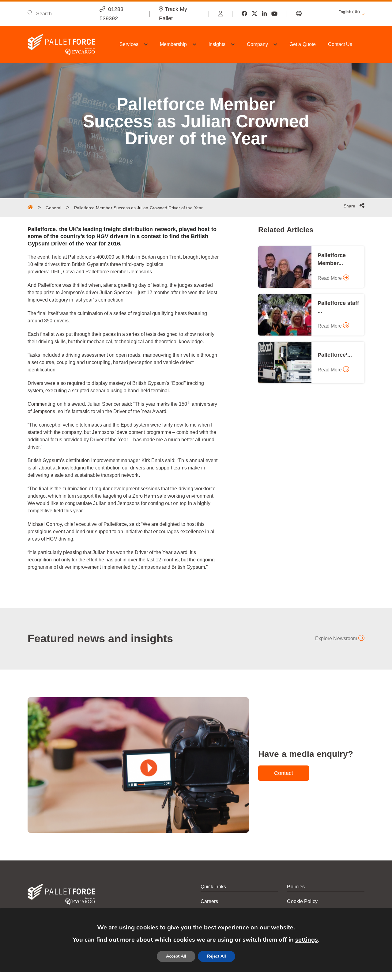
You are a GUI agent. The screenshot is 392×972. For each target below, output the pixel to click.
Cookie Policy (302, 901)
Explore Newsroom (336, 638)
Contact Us (340, 44)
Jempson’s (73, 292)
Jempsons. (141, 271)
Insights (217, 44)
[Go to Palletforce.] (30, 207)
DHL (56, 271)
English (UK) (349, 12)
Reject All (216, 956)
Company (257, 44)
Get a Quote (302, 44)
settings (306, 940)
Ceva (69, 271)
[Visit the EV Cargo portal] (220, 14)
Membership (173, 44)
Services (128, 44)
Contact (283, 773)
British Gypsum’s (90, 264)
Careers (209, 901)
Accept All (176, 956)
